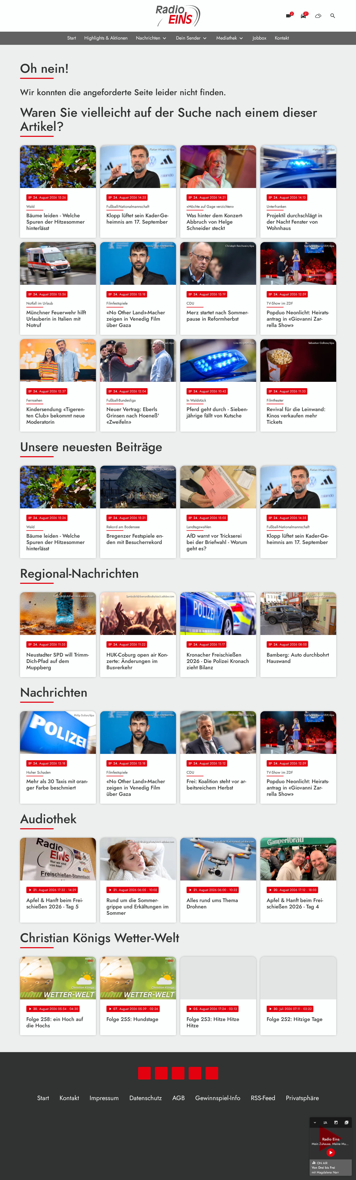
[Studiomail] (57, 16)
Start (71, 38)
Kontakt (282, 38)
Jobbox (259, 38)
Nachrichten (148, 38)
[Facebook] (36, 16)
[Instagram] (46, 16)
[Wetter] (318, 16)
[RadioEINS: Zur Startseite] (178, 15)
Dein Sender (188, 38)
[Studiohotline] (67, 16)
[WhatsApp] (25, 16)
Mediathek (226, 38)
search (333, 16)
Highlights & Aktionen (106, 38)
